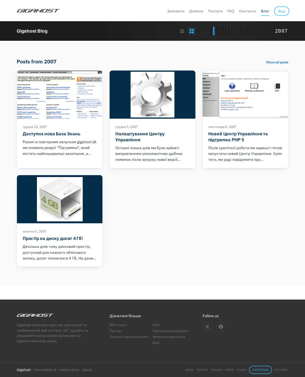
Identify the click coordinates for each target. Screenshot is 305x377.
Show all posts (277, 62)
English (216, 370)
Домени (196, 11)
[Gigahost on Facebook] (221, 326)
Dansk (189, 370)
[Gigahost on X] (207, 326)
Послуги (215, 11)
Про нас (116, 330)
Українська (260, 370)
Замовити (175, 11)
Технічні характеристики (129, 336)
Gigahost (24, 369)
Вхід (155, 342)
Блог (265, 11)
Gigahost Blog (32, 31)
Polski (241, 370)
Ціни (156, 324)
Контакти (247, 11)
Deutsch (202, 370)
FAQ (230, 11)
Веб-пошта (118, 324)
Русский (281, 370)
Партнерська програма (170, 330)
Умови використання (168, 336)
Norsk (229, 370)
